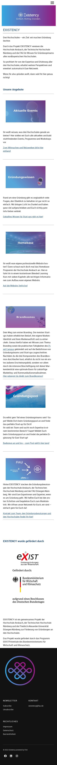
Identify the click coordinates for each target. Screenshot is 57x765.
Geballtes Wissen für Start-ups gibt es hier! (23, 216)
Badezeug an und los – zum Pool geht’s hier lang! (26, 443)
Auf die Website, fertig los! (15, 285)
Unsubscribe (8, 709)
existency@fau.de (35, 706)
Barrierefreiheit (9, 734)
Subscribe (7, 706)
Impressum (7, 726)
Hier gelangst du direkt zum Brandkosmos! (23, 376)
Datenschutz (8, 730)
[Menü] (51, 2)
